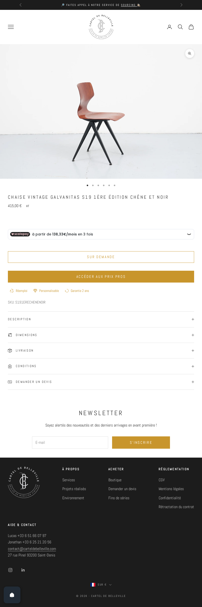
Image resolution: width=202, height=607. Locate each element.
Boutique (114, 479)
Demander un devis (122, 488)
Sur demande (101, 256)
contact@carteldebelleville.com (32, 548)
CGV (162, 479)
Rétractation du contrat (176, 506)
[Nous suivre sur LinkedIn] (23, 570)
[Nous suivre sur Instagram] (10, 570)
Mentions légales (171, 488)
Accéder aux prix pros (101, 276)
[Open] (12, 595)
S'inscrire (141, 442)
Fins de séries (118, 497)
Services (68, 479)
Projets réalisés (74, 488)
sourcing (129, 5)
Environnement (73, 497)
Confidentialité (170, 497)
